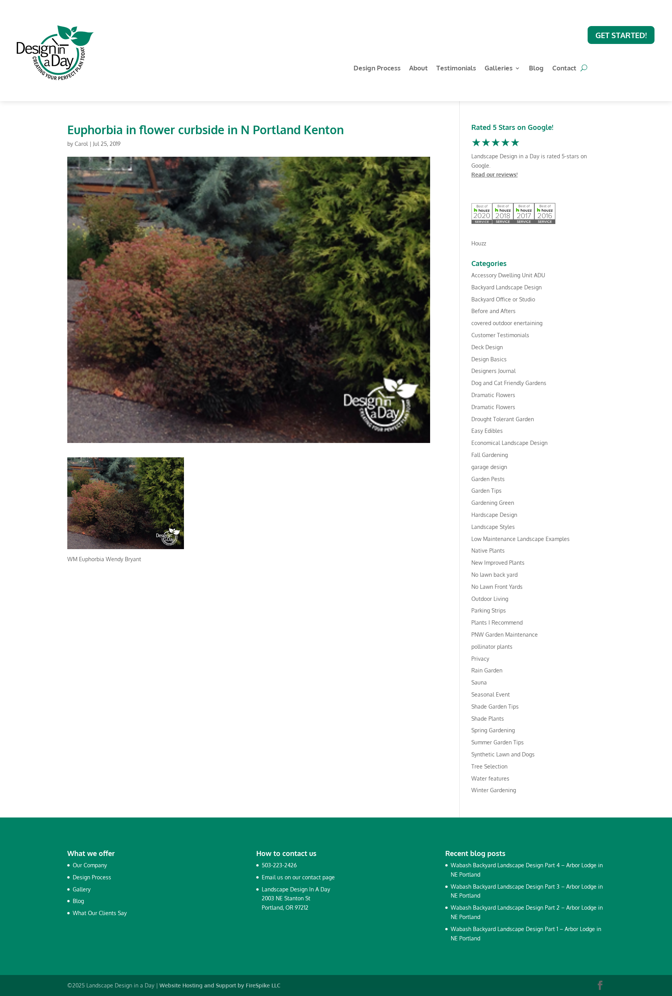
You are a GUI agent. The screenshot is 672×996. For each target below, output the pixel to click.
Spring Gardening (493, 730)
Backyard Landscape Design (506, 287)
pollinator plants (492, 646)
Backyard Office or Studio (503, 299)
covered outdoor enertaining (506, 323)
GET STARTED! (621, 35)
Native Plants (488, 550)
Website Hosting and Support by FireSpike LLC (219, 985)
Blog (536, 68)
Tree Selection (489, 766)
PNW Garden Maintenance (504, 634)
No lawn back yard (494, 574)
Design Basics (489, 359)
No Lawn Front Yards (497, 586)
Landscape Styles (493, 526)
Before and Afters (493, 311)
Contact (564, 68)
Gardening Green (492, 502)
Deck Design (487, 347)
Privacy (480, 658)
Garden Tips (486, 490)
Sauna (479, 682)
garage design (489, 467)
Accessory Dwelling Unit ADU (508, 275)
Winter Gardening (493, 790)
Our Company (90, 865)
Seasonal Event (490, 694)
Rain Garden (486, 670)
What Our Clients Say (100, 913)
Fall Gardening (489, 455)
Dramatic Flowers (493, 395)
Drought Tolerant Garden (502, 419)
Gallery (82, 889)
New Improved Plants (498, 562)
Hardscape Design (494, 514)
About (418, 68)
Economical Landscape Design (509, 442)
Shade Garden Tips (495, 706)
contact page (318, 877)
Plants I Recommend (497, 622)
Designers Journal (493, 371)
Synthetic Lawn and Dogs (503, 754)
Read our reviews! (494, 174)
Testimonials (456, 68)
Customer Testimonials (500, 335)
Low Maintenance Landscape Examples (520, 539)
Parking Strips (488, 610)
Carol (81, 143)
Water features (490, 778)
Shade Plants (487, 718)
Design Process (377, 68)
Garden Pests (488, 479)
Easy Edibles (487, 430)
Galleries (499, 68)
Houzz (478, 243)
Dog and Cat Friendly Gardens (508, 383)
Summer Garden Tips (497, 742)
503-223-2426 (279, 865)
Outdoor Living (489, 598)
